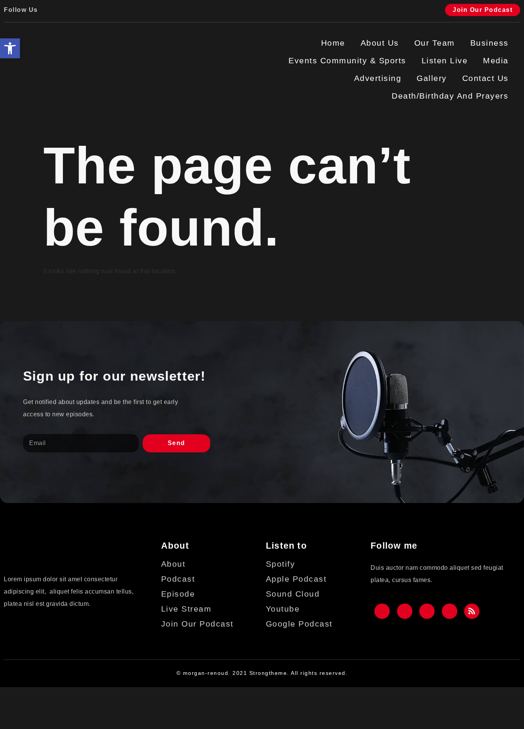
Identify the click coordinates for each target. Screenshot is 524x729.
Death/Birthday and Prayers (450, 95)
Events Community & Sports (347, 60)
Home (333, 42)
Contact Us (485, 78)
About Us (380, 42)
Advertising (378, 78)
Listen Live (445, 60)
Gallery (432, 78)
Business (489, 42)
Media (496, 60)
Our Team (434, 42)
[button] (10, 48)
